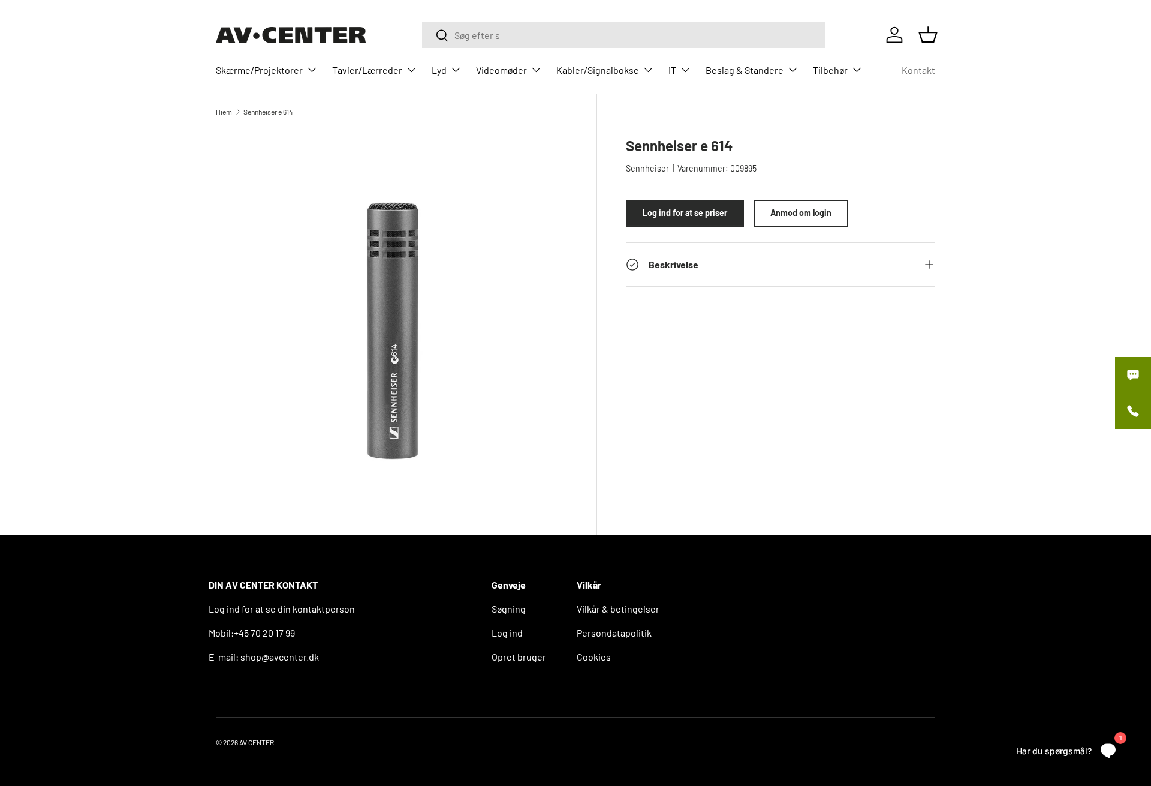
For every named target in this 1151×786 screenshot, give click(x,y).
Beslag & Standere (745, 70)
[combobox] (623, 35)
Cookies (594, 656)
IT (672, 70)
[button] (928, 35)
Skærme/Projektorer (259, 70)
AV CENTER (256, 742)
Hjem (224, 111)
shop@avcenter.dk (279, 656)
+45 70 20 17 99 (264, 632)
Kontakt (918, 70)
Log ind (507, 632)
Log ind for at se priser (685, 213)
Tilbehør (830, 70)
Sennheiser (647, 168)
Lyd (439, 70)
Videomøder (501, 70)
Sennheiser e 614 (268, 111)
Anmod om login (800, 213)
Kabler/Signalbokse (597, 70)
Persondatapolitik (614, 632)
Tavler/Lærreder (367, 70)
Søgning (509, 608)
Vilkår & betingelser (618, 608)
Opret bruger (519, 656)
